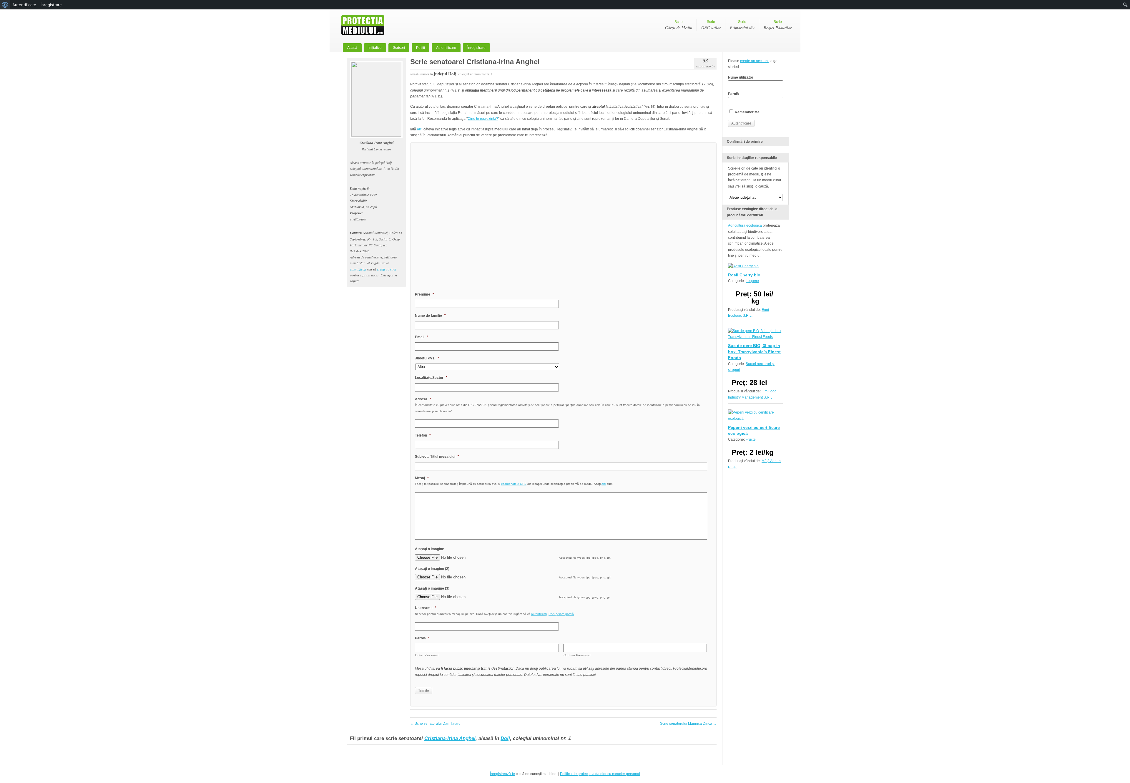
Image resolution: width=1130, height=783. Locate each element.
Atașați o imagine (429, 549)
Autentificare (446, 48)
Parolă (733, 94)
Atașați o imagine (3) (432, 588)
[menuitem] (5, 4)
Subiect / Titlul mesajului (437, 456)
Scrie (678, 25)
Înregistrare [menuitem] (51, 4)
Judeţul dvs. (427, 358)
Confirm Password (577, 655)
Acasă (352, 48)
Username (425, 608)
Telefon (423, 435)
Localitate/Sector (431, 378)
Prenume (424, 294)
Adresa (423, 399)
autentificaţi (358, 269)
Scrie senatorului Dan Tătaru (435, 723)
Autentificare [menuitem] (24, 4)
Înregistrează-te (502, 774)
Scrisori (399, 48)
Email (421, 337)
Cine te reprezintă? (483, 119)
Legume (752, 281)
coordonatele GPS (513, 483)
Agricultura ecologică (745, 225)
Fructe (751, 439)
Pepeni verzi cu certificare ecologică (754, 430)
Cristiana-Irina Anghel (450, 738)
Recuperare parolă (561, 614)
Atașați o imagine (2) (432, 569)
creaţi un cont (386, 269)
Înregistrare (476, 48)
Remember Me (747, 112)
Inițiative (375, 48)
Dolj (505, 738)
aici (420, 129)
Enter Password (427, 655)
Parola (422, 638)
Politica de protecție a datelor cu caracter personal (600, 774)
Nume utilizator (740, 77)
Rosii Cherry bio (744, 275)
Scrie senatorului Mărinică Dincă (688, 723)
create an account (754, 61)
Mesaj (422, 478)
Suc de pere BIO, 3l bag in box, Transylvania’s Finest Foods (754, 351)
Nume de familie (430, 315)
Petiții (420, 48)
